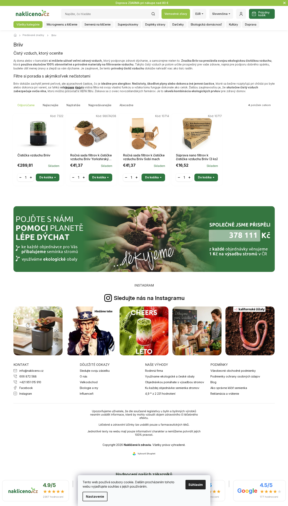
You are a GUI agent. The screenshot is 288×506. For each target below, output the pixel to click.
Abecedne (126, 105)
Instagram (25, 393)
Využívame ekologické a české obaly (170, 376)
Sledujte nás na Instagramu (149, 298)
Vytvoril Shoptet (146, 453)
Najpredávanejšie (99, 105)
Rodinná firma (154, 370)
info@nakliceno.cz (31, 370)
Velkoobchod (89, 382)
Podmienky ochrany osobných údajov (235, 376)
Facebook (26, 388)
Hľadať (155, 15)
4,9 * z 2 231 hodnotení (160, 393)
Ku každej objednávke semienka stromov (172, 388)
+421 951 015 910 (30, 382)
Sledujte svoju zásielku (95, 370)
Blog (213, 382)
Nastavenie (95, 496)
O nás (83, 376)
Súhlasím (195, 485)
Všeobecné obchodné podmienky (233, 370)
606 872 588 (28, 376)
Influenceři (86, 393)
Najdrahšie (73, 105)
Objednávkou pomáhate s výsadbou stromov (174, 382)
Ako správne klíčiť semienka (228, 388)
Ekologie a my (89, 388)
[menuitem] (28, 24)
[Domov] (16, 35)
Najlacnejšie (50, 105)
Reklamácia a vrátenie (224, 393)
